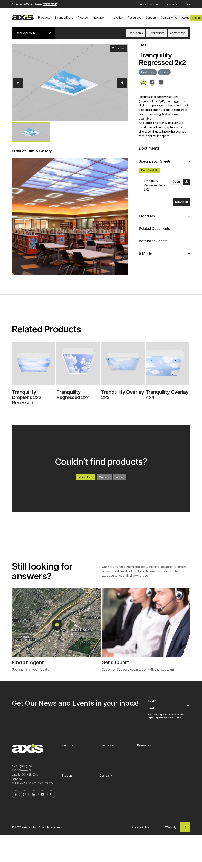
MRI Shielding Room (111, 753)
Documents (136, 33)
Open (176, 181)
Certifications (156, 33)
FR (188, 4)
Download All (149, 170)
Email (152, 701)
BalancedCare (64, 17)
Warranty (170, 827)
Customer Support (73, 783)
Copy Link (118, 48)
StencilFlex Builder (147, 4)
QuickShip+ (173, 4)
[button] (31, 132)
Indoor (119, 477)
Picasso (83, 17)
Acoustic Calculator (149, 753)
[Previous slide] (18, 83)
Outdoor (104, 477)
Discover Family (25, 33)
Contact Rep (177, 33)
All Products (85, 477)
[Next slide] (122, 83)
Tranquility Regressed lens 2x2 (154, 185)
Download (181, 201)
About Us (105, 783)
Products (44, 17)
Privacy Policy (140, 827)
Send (188, 705)
